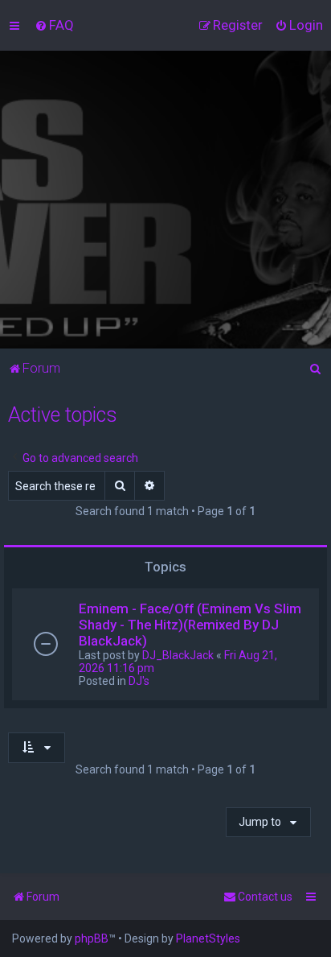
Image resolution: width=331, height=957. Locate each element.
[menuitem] (54, 25)
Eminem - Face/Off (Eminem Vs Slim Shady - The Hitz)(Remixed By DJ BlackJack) (190, 624)
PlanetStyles (208, 938)
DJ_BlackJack (178, 655)
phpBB (91, 938)
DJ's (139, 680)
